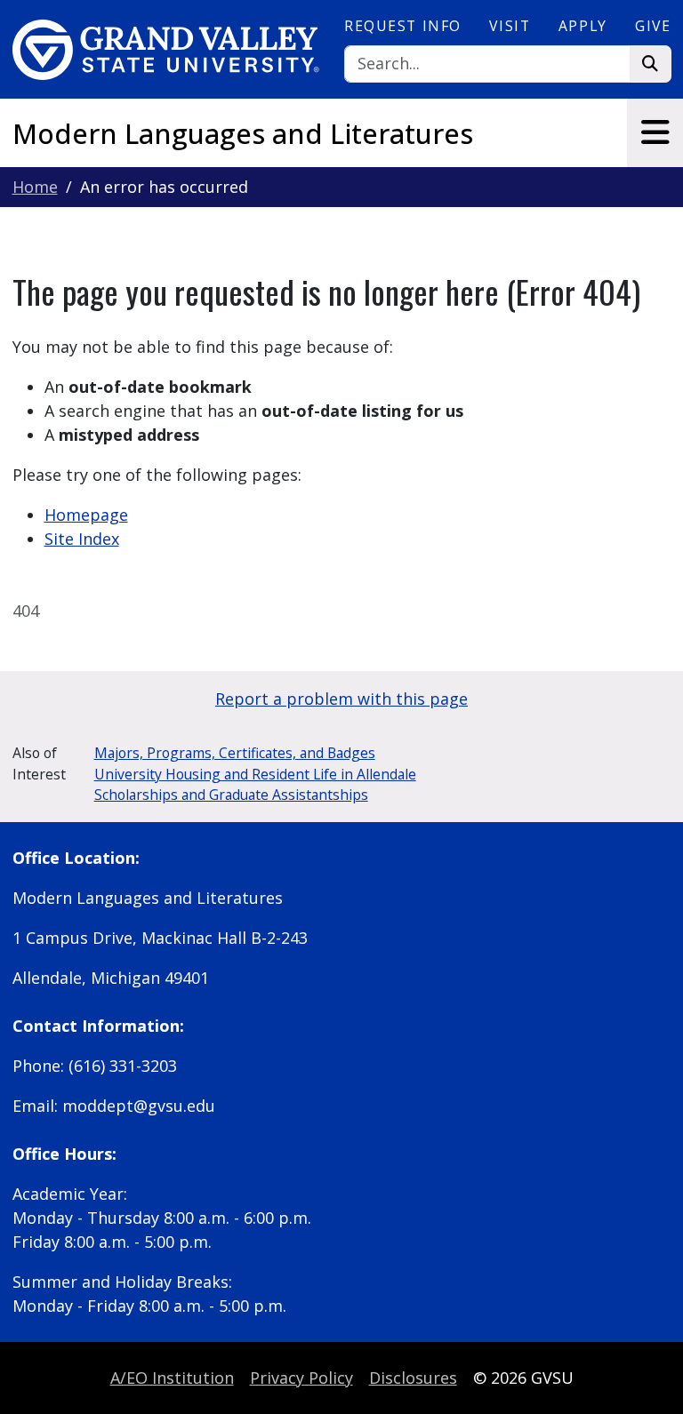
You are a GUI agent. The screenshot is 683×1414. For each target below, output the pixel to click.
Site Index (81, 538)
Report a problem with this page (341, 698)
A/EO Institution (172, 1377)
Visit (509, 26)
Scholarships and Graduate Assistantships (231, 794)
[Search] (650, 64)
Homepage (86, 514)
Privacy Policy (301, 1377)
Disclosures (413, 1377)
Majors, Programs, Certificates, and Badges (234, 753)
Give (653, 26)
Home (35, 186)
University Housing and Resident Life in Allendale (255, 774)
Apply (582, 26)
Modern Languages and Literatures (242, 133)
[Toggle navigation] (655, 132)
